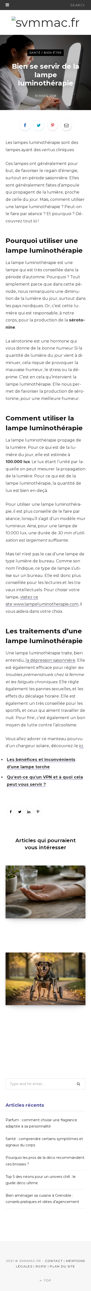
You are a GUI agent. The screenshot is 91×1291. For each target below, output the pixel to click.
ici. (81, 745)
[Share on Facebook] (25, 125)
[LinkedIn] (29, 812)
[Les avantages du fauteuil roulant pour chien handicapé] (45, 979)
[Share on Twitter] (38, 125)
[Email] (66, 125)
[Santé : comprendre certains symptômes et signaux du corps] (45, 892)
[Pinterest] (52, 125)
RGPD (41, 1266)
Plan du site (62, 1266)
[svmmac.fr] (46, 23)
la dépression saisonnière (50, 660)
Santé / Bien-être (45, 52)
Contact (54, 1261)
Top (47, 1280)
